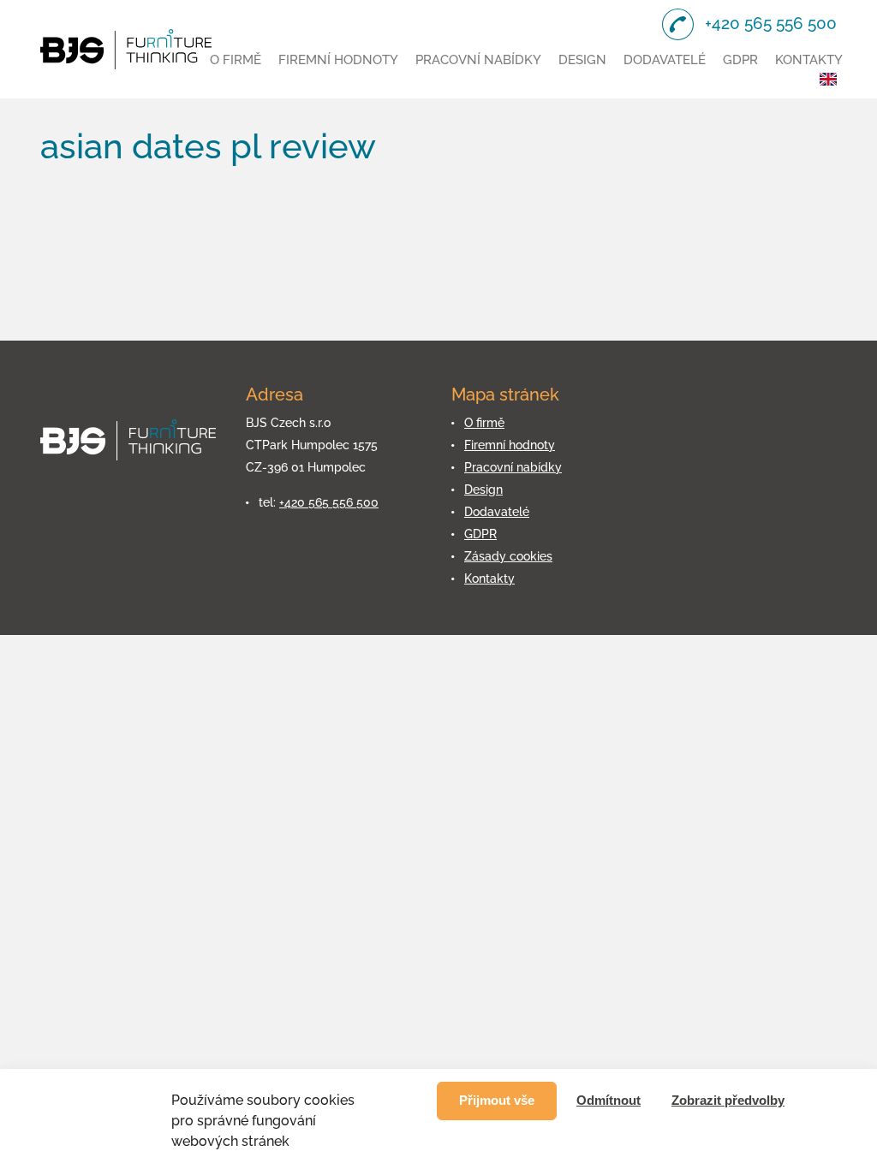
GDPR (740, 60)
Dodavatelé (664, 60)
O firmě (235, 60)
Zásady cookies (508, 556)
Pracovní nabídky (478, 60)
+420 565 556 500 (329, 502)
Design (582, 60)
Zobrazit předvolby (728, 1100)
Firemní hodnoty (338, 60)
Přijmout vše (496, 1100)
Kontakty (809, 60)
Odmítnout (608, 1100)
